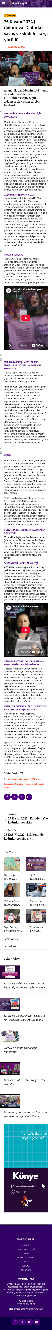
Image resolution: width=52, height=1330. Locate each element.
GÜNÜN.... (26, 1266)
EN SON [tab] (9, 852)
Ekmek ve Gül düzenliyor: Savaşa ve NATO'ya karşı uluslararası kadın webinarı (24, 1019)
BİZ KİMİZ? (26, 1270)
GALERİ (26, 1261)
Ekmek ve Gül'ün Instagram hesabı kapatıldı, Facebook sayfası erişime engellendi (24, 987)
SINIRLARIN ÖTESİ (26, 1249)
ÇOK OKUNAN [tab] (12, 939)
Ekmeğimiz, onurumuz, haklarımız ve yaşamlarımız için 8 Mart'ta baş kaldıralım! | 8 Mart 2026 (25, 1116)
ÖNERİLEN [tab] (10, 946)
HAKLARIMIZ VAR (26, 1257)
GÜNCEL (26, 1245)
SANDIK (26, 1253)
